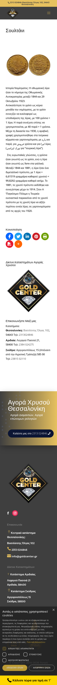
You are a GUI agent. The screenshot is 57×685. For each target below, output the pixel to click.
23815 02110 (18, 358)
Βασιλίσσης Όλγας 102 (36, 330)
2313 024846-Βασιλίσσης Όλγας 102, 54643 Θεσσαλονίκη (29, 3)
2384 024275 (26, 344)
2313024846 (26, 335)
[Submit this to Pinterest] (36, 236)
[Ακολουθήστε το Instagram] (15, 513)
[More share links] (18, 244)
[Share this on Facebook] (9, 236)
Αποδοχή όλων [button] (14, 667)
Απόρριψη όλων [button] (41, 667)
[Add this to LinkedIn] (27, 236)
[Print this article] (45, 236)
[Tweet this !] (18, 236)
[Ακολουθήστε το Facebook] (8, 513)
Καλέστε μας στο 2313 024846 (30, 433)
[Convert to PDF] (9, 244)
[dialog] (28, 646)
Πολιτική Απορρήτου (36, 642)
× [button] (53, 610)
